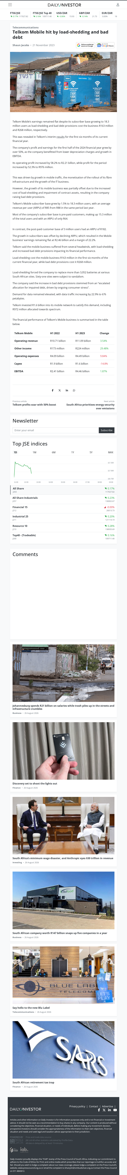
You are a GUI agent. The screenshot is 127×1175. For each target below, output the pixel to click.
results (61, 137)
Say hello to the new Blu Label (31, 1007)
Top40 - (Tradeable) (24, 535)
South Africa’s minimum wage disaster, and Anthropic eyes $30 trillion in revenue (63, 858)
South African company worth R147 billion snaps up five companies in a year (60, 933)
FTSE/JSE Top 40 (42, 13)
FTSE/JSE (15, 13)
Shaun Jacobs (21, 45)
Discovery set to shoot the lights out (35, 783)
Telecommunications (26, 27)
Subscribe (106, 430)
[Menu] (10, 5)
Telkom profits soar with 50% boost (34, 404)
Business (17, 713)
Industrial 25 (20, 516)
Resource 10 (20, 526)
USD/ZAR (61, 13)
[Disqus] (63, 597)
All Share (18, 488)
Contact (93, 1106)
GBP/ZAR (84, 13)
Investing (17, 862)
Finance (17, 787)
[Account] (117, 4)
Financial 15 (20, 507)
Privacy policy (77, 1106)
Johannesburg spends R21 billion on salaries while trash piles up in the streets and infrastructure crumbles (63, 707)
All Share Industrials (25, 498)
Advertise (107, 1106)
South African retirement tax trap (33, 1082)
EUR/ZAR (107, 13)
